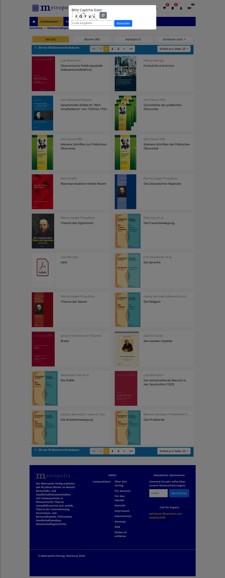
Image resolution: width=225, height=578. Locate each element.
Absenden (123, 23)
